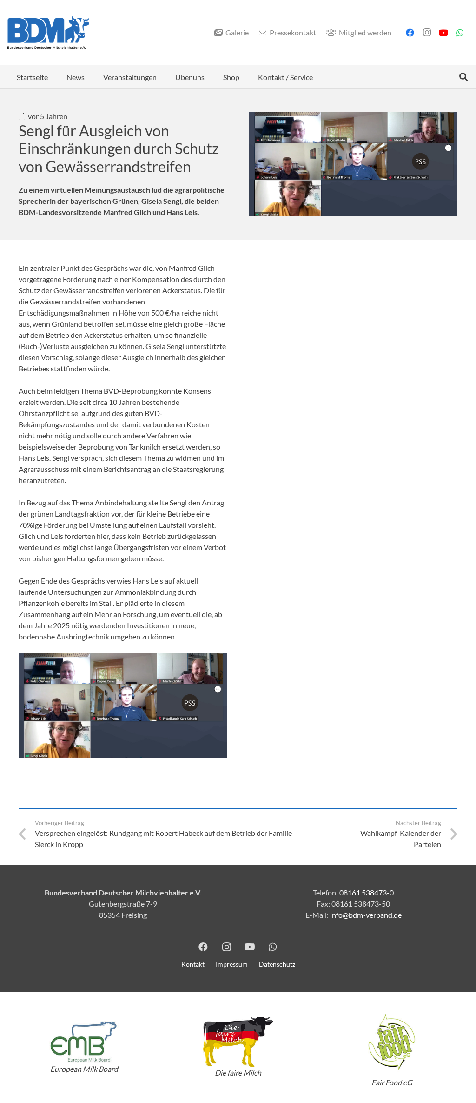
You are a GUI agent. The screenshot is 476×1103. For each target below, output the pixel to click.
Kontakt (193, 964)
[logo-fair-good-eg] (391, 1042)
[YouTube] (443, 32)
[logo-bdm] (48, 32)
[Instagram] (426, 32)
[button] (91, 76)
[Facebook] (410, 32)
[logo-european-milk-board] (84, 1042)
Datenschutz (277, 964)
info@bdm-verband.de (366, 914)
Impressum (232, 964)
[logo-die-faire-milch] (238, 1042)
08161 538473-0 (366, 892)
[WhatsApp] (460, 32)
